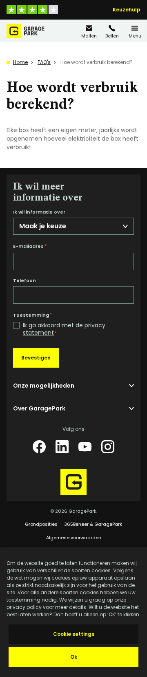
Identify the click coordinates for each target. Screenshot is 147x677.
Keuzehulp (126, 9)
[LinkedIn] (62, 446)
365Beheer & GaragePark (93, 524)
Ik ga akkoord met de (64, 329)
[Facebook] (39, 446)
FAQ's (44, 62)
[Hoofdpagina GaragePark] (26, 31)
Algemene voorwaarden (73, 537)
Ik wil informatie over (39, 212)
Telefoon (24, 280)
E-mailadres (30, 246)
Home (20, 62)
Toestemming (32, 315)
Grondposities (41, 524)
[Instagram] (107, 446)
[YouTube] (84, 446)
